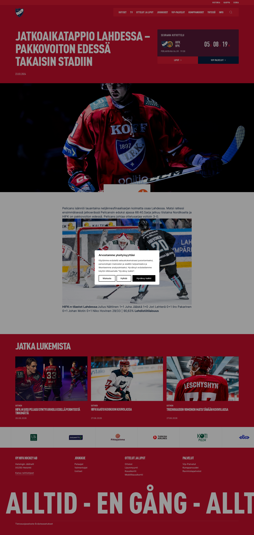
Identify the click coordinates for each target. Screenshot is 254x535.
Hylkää (124, 278)
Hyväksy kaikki (144, 278)
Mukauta (107, 278)
